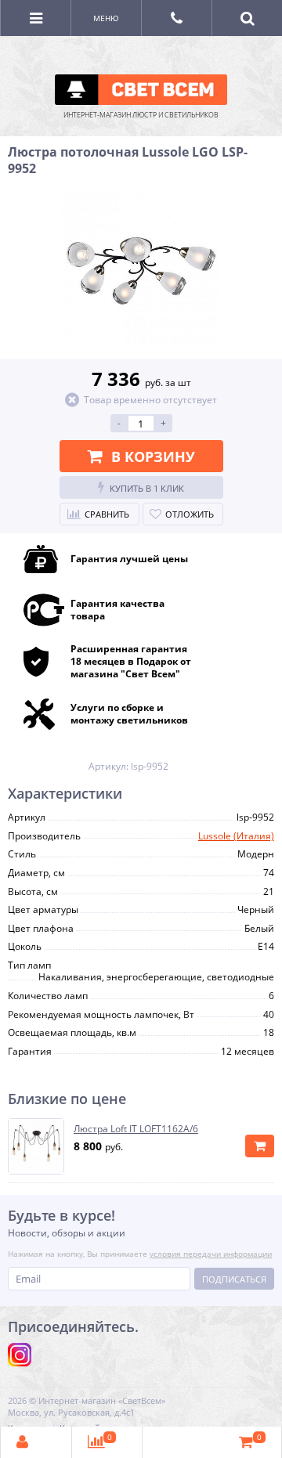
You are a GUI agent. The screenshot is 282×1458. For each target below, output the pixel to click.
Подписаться (234, 1279)
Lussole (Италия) (236, 836)
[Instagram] (19, 1354)
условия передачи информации (211, 1253)
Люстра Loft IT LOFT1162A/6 (136, 1129)
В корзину (153, 456)
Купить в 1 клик (147, 488)
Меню (106, 18)
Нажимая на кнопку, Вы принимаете (140, 1253)
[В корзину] (259, 1146)
